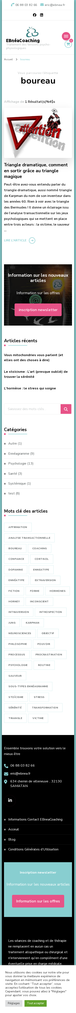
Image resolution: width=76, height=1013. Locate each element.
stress (39, 697)
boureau (15, 548)
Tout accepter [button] (35, 1003)
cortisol (42, 559)
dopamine (15, 569)
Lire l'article (15, 240)
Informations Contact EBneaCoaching (35, 819)
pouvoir (43, 644)
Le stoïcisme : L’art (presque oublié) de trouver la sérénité (36, 374)
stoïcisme (15, 697)
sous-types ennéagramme (28, 686)
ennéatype (16, 580)
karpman (32, 622)
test (11, 493)
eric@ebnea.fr (20, 773)
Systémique (17, 483)
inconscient (39, 601)
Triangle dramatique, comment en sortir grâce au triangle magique (36, 171)
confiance (16, 559)
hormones (57, 591)
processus (16, 654)
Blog (11, 839)
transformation (45, 707)
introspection (50, 612)
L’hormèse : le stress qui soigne (30, 388)
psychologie (18, 665)
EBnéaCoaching (23, 40)
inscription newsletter (38, 309)
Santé (12, 473)
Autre (12, 443)
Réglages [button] (14, 1003)
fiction (14, 591)
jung (11, 622)
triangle (15, 718)
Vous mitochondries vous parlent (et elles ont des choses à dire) (33, 357)
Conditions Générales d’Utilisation (33, 849)
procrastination (48, 654)
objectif (48, 633)
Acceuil (13, 829)
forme (34, 591)
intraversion (18, 612)
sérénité (15, 707)
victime (38, 718)
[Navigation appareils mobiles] (66, 36)
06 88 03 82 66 (22, 765)
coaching (39, 548)
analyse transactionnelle (29, 538)
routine (44, 665)
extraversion (45, 580)
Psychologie (17, 463)
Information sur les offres (38, 901)
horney (14, 601)
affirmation (17, 527)
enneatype (41, 569)
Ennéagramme (18, 453)
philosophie (17, 644)
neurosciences (19, 633)
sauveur (15, 676)
